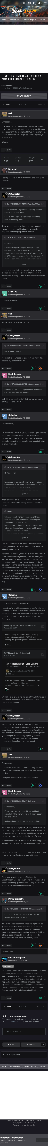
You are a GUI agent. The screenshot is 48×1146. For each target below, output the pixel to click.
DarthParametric (16, 899)
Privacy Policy (19, 1120)
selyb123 (12, 291)
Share (11, 1044)
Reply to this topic (24, 96)
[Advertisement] (24, 49)
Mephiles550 (32, 204)
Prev (8, 104)
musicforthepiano (16, 957)
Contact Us (30, 1120)
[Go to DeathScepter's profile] (4, 375)
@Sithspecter (8, 966)
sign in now (14, 1021)
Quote (9, 150)
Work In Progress (25, 88)
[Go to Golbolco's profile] (4, 416)
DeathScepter (15, 374)
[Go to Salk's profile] (4, 114)
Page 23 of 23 (24, 104)
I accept (43, 1140)
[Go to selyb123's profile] (4, 293)
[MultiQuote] (3, 150)
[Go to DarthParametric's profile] (4, 900)
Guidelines (4, 1143)
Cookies (38, 1120)
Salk (10, 113)
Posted (19, 116)
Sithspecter (8, 86)
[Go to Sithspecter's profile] (4, 195)
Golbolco (12, 415)
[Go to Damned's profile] (4, 170)
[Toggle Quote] (5, 204)
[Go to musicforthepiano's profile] (4, 959)
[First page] (3, 104)
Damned (12, 169)
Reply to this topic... (14, 1031)
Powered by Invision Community (24, 1125)
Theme (9, 1120)
